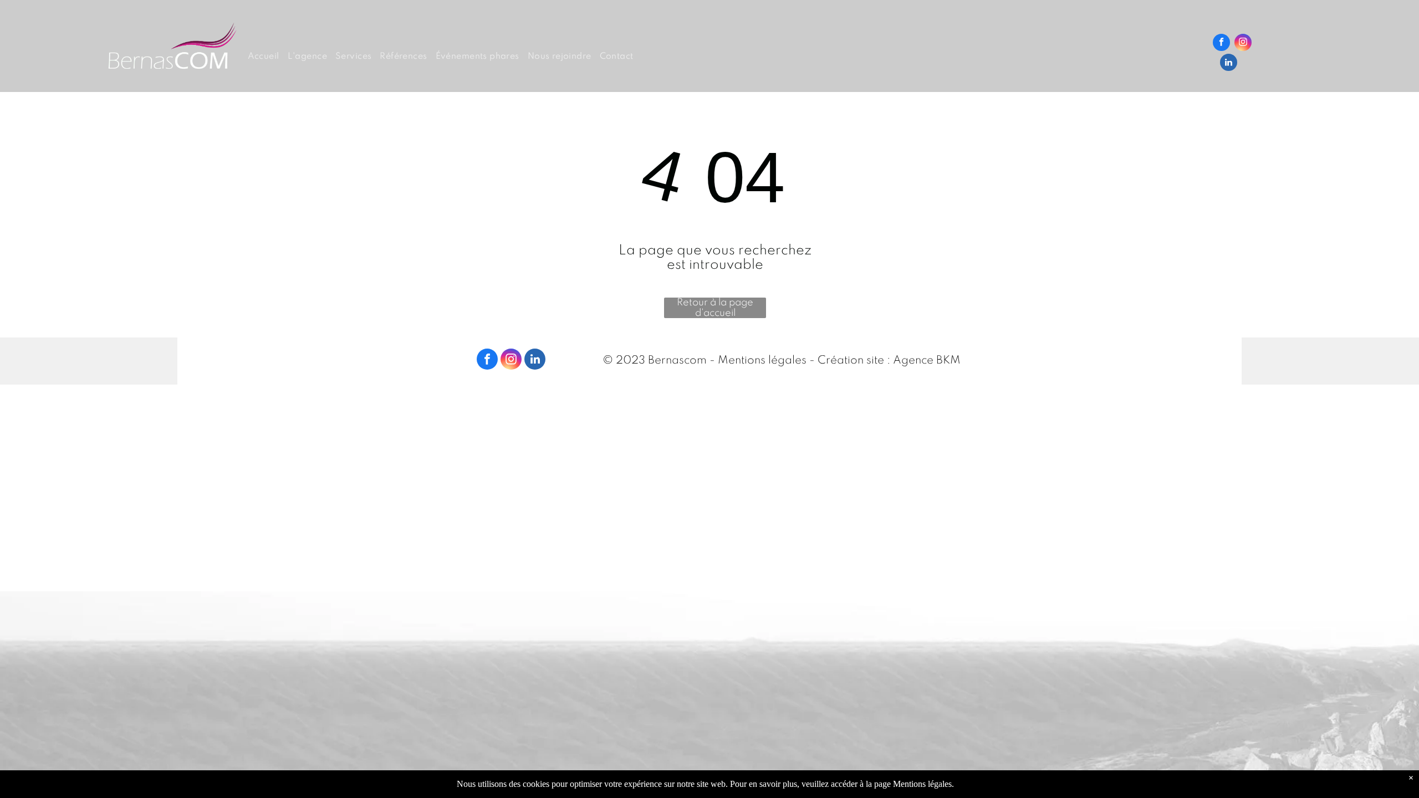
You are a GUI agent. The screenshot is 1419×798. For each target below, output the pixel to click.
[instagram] (1243, 44)
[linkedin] (1228, 64)
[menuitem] (268, 56)
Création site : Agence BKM (889, 360)
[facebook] (1221, 44)
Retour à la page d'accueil (715, 308)
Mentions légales (762, 360)
